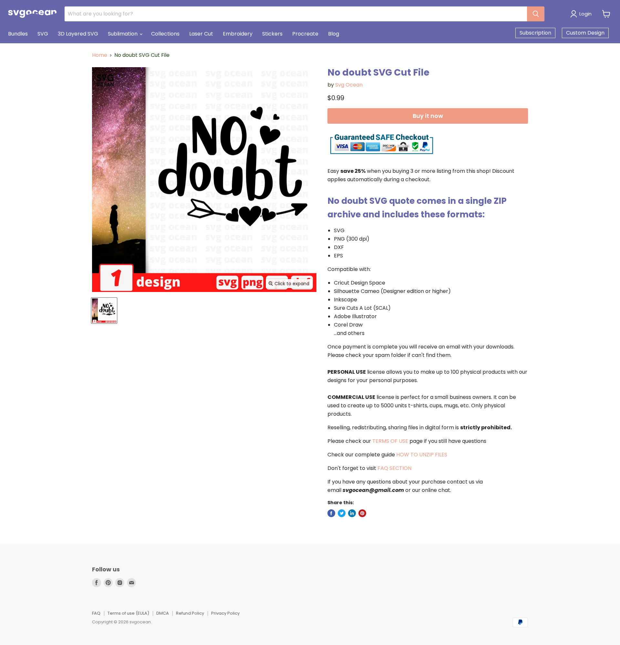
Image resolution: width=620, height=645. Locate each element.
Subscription (535, 32)
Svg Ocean (349, 84)
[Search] (535, 13)
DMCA (162, 613)
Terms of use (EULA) (128, 613)
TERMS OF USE (390, 441)
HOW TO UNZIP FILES (421, 454)
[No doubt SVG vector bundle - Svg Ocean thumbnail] (104, 310)
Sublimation (123, 33)
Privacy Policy (225, 613)
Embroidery (238, 33)
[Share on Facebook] (331, 513)
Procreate (305, 33)
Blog (333, 33)
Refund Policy (190, 613)
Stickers (272, 33)
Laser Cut (201, 33)
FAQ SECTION (394, 468)
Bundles (18, 33)
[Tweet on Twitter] (342, 513)
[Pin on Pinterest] (362, 513)
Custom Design (585, 32)
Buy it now (428, 116)
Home (99, 55)
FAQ (96, 613)
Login (585, 13)
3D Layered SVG (78, 33)
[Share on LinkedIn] (352, 513)
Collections (165, 33)
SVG (42, 33)
